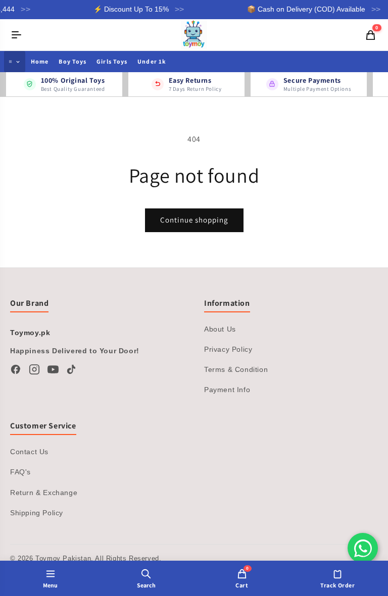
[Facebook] (15, 369)
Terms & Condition (236, 369)
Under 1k (151, 61)
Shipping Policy (36, 513)
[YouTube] (53, 369)
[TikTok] (71, 369)
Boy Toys (72, 61)
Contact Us (29, 452)
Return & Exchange (43, 493)
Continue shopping (194, 220)
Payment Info (227, 390)
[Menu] (17, 34)
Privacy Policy (228, 349)
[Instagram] (34, 369)
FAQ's (20, 472)
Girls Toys (111, 61)
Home (39, 61)
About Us (220, 329)
